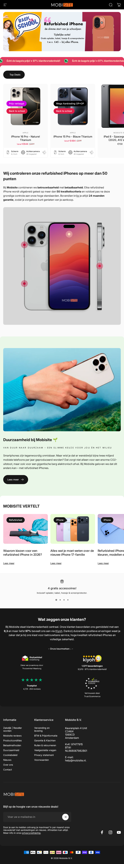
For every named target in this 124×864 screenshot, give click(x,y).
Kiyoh (58, 631)
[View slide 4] (68, 600)
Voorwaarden (41, 759)
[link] (69, 234)
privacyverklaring (31, 833)
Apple (25, 133)
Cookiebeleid (10, 755)
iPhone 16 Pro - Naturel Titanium (25, 138)
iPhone (59, 520)
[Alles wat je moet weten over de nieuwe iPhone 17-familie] (72, 529)
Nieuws (7, 759)
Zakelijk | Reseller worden (12, 729)
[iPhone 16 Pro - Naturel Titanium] (25, 106)
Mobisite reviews (12, 735)
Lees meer (8, 563)
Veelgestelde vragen (45, 750)
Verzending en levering (42, 729)
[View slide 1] (56, 600)
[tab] (14, 75)
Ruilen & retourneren (45, 745)
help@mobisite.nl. (75, 760)
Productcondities (12, 740)
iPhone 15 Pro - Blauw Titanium (72, 136)
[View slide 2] (60, 600)
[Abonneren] (65, 817)
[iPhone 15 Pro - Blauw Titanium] (72, 106)
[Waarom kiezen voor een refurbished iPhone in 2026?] (25, 529)
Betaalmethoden (12, 745)
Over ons (8, 764)
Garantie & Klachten (45, 740)
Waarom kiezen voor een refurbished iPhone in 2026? (22, 553)
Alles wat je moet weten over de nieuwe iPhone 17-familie (72, 553)
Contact (7, 769)
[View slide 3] (64, 600)
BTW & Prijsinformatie (45, 735)
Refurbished (15, 520)
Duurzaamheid (11, 750)
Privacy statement (44, 755)
